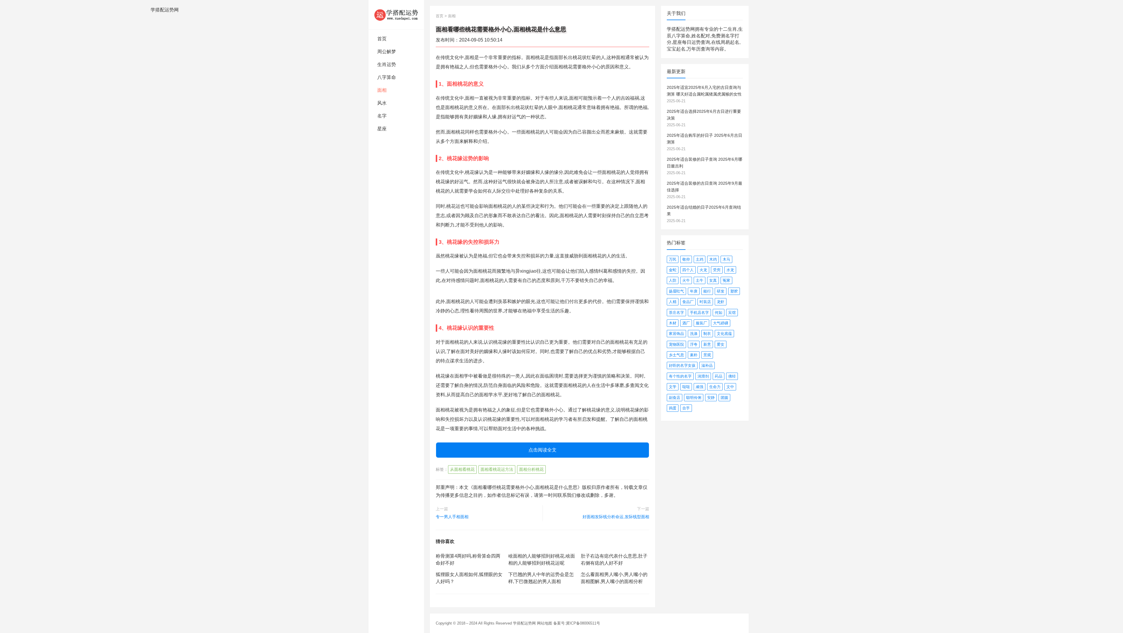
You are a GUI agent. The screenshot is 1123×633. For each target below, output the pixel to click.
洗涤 (693, 333)
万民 (672, 259)
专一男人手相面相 (452, 516)
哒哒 (686, 387)
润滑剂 (703, 376)
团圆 (724, 397)
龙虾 (720, 302)
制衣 (707, 333)
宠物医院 (676, 344)
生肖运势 (386, 64)
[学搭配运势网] (396, 14)
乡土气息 (676, 355)
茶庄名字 (676, 312)
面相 (382, 90)
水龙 (730, 270)
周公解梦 (386, 51)
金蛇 (672, 270)
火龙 (703, 270)
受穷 (717, 270)
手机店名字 (699, 312)
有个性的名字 (680, 376)
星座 (382, 128)
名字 (382, 115)
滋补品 (707, 365)
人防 (672, 280)
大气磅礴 (720, 323)
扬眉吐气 (676, 291)
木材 (672, 323)
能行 (707, 291)
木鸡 (713, 259)
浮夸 (693, 344)
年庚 (693, 291)
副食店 (674, 397)
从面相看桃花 (462, 469)
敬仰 (686, 259)
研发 (720, 291)
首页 (382, 38)
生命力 (715, 387)
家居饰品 (676, 333)
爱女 (720, 344)
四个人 (688, 270)
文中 (730, 387)
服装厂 (701, 323)
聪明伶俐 (693, 397)
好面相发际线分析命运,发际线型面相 (616, 516)
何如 (718, 312)
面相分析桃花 (531, 469)
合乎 (686, 408)
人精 (672, 302)
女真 (713, 280)
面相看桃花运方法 (496, 469)
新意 (707, 344)
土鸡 (699, 259)
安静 (711, 397)
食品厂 (688, 302)
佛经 (732, 376)
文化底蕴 (724, 333)
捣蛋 (672, 408)
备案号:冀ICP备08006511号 (576, 623)
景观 (707, 355)
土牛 (699, 280)
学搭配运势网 (524, 623)
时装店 (705, 302)
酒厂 (686, 323)
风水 (382, 103)
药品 (718, 376)
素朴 (693, 355)
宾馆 (732, 312)
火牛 (686, 280)
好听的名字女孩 (682, 365)
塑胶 (734, 291)
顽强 (699, 387)
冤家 (726, 280)
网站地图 (544, 623)
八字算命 (386, 77)
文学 (672, 387)
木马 (726, 259)
